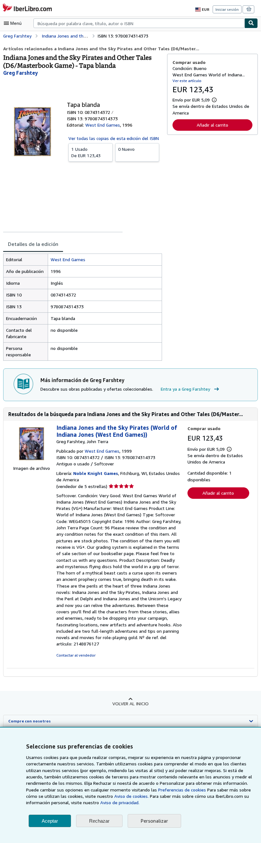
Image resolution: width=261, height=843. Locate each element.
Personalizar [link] (154, 821)
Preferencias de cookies (182, 789)
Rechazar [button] (99, 821)
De (86, 152)
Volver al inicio (130, 703)
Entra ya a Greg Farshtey (185, 389)
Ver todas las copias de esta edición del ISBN (113, 138)
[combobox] (138, 23)
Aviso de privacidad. (119, 802)
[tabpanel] (82, 307)
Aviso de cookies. (131, 796)
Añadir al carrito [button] (212, 125)
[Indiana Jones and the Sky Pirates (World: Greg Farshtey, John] (31, 461)
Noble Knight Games (95, 473)
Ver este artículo (187, 80)
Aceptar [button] (50, 821)
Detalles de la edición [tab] (33, 244)
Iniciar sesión (227, 9)
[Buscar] (251, 23)
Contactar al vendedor (75, 655)
